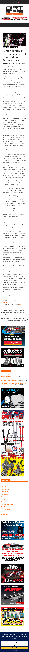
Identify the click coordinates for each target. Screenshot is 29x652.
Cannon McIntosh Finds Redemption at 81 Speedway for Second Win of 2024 (13, 319)
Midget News (6, 47)
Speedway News (5, 509)
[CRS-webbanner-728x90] (14, 18)
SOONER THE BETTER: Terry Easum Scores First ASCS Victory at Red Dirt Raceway (13, 312)
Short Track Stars (5, 507)
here (20, 304)
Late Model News (5, 494)
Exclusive (3, 486)
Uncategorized (5, 517)
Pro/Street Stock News (7, 504)
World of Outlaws (15, 66)
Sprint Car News (14, 47)
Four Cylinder (4, 491)
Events (3, 484)
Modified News (5, 501)
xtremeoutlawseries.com (9, 302)
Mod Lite (3, 499)
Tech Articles (4, 514)
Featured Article (5, 489)
